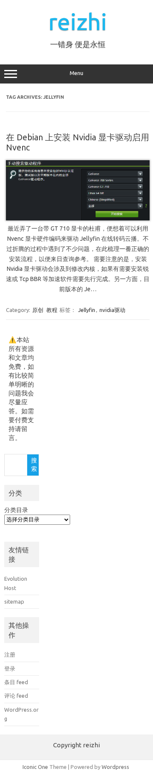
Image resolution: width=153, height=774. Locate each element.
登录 (9, 668)
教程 (51, 310)
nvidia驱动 (112, 310)
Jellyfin (86, 310)
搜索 (34, 464)
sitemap (14, 601)
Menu (76, 73)
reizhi (77, 21)
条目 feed (16, 682)
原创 (37, 310)
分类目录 (16, 510)
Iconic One (35, 767)
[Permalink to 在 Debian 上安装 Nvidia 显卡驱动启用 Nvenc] (78, 218)
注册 (9, 654)
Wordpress (115, 767)
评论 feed (16, 696)
